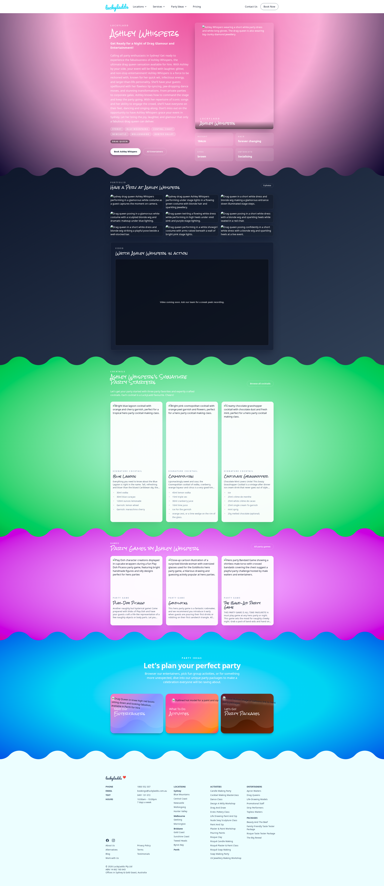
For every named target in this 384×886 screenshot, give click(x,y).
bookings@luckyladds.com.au (152, 790)
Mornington (180, 823)
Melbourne (179, 816)
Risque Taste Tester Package (261, 833)
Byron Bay (179, 844)
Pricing (197, 6)
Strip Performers (255, 807)
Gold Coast (179, 832)
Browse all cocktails (260, 383)
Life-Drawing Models (257, 799)
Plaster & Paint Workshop (223, 828)
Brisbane (178, 828)
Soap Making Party (219, 853)
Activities (216, 786)
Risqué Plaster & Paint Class (224, 845)
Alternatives (112, 849)
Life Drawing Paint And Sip (223, 816)
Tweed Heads (180, 840)
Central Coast (163, 129)
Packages (252, 817)
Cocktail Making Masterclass (224, 795)
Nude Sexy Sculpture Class (223, 820)
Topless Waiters (254, 811)
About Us (110, 845)
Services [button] (157, 6)
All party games (262, 546)
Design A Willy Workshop (222, 803)
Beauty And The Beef (257, 822)
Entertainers (254, 786)
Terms (140, 849)
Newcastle (119, 134)
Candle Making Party (220, 790)
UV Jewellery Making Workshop (225, 858)
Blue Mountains (137, 129)
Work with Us (112, 858)
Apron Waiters (254, 790)
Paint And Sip (217, 824)
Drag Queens (253, 795)
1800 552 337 (143, 786)
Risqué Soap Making (220, 849)
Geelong (178, 819)
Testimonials (143, 853)
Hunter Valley (164, 134)
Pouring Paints (217, 832)
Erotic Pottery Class (220, 811)
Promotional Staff (255, 803)
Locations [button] (138, 6)
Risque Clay (216, 837)
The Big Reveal (254, 837)
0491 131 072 (143, 795)
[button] (179, 6)
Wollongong (140, 134)
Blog (108, 853)
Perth (176, 849)
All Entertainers (155, 151)
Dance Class (216, 799)
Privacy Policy (144, 845)
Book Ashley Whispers (125, 151)
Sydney (117, 129)
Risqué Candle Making (221, 841)
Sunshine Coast (181, 836)
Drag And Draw (218, 807)
